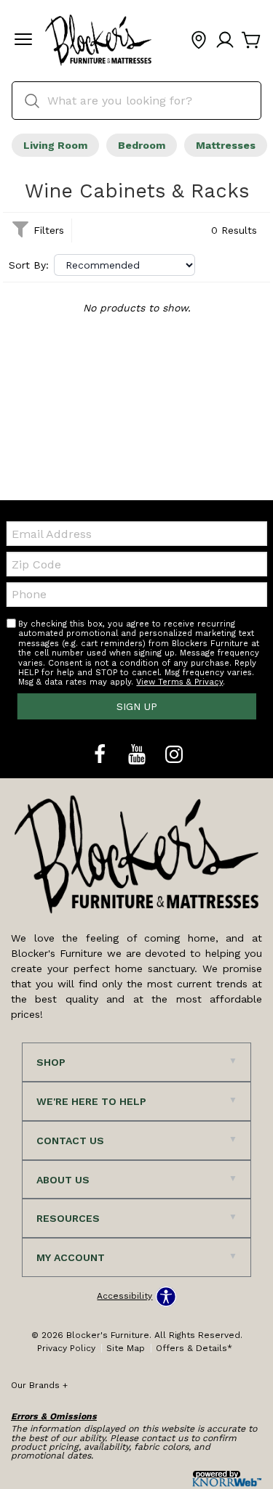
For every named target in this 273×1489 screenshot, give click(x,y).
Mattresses (226, 145)
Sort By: (29, 265)
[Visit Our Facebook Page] (101, 755)
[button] (23, 41)
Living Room (55, 145)
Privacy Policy (66, 1348)
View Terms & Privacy (179, 682)
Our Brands (39, 1385)
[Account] (225, 41)
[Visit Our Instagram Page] (174, 755)
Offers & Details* (194, 1348)
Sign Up (136, 706)
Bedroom (141, 145)
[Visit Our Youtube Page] (138, 755)
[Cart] (251, 41)
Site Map (125, 1348)
